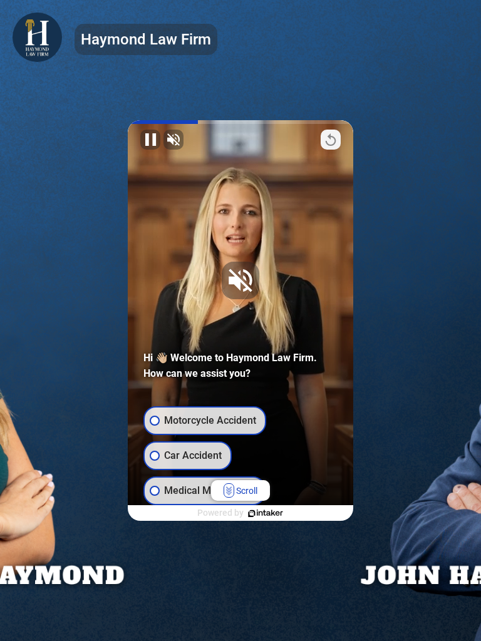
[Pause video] (150, 140)
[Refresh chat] (331, 140)
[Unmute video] (173, 140)
